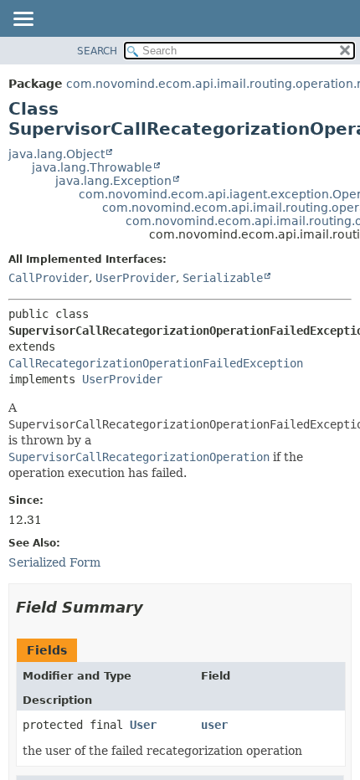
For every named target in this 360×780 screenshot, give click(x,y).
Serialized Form (54, 562)
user (214, 724)
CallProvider (48, 278)
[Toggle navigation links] (22, 20)
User (143, 724)
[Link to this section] (155, 607)
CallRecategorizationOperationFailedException (155, 363)
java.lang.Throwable (92, 167)
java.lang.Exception (113, 180)
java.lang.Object (56, 154)
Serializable (223, 278)
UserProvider (135, 278)
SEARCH (97, 51)
